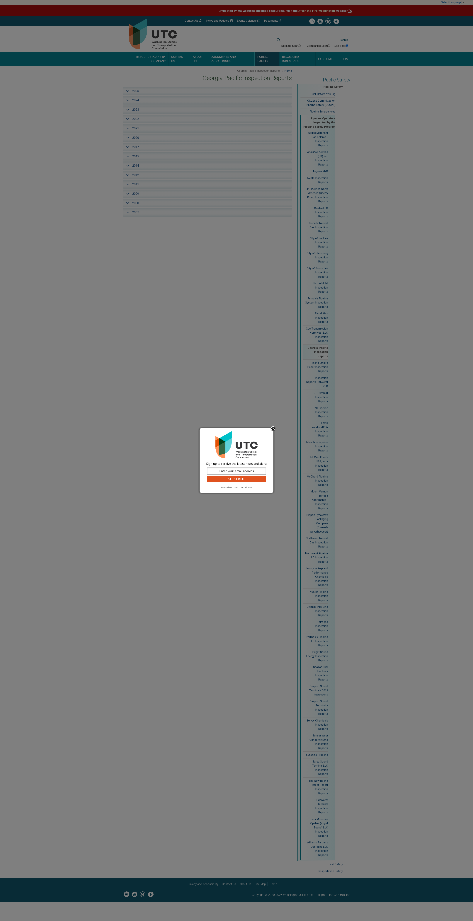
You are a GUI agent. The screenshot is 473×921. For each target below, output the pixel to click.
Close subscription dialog (273, 428)
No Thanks (246, 487)
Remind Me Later (229, 487)
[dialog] (236, 460)
